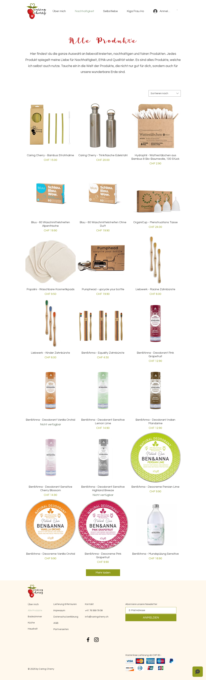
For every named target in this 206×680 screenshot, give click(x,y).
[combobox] (165, 93)
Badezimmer (35, 616)
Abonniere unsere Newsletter (141, 604)
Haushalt (33, 629)
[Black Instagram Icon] (96, 640)
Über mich (33, 604)
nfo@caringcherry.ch (96, 617)
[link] (177, 9)
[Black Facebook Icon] (88, 640)
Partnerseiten (61, 629)
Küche (31, 623)
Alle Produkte (35, 610)
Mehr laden (103, 572)
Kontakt (89, 604)
